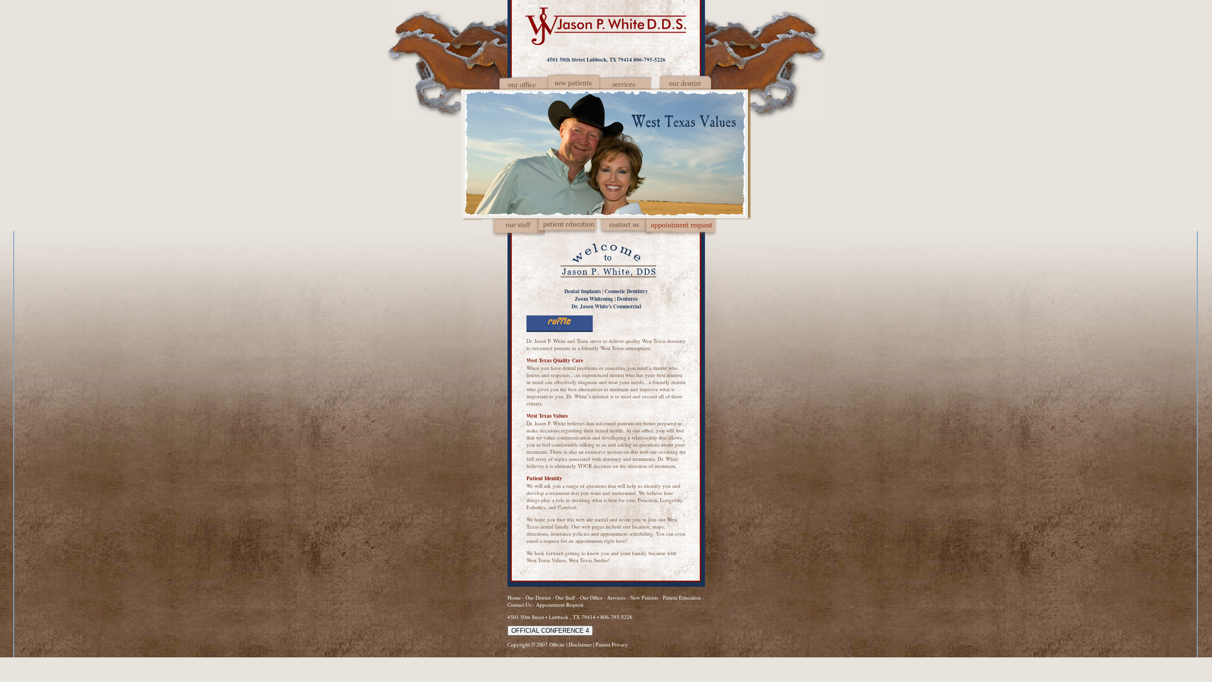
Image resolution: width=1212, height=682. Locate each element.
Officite (557, 644)
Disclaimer (580, 644)
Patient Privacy (612, 644)
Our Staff (566, 597)
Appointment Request (559, 604)
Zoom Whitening (594, 299)
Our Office (591, 597)
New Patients (644, 597)
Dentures (627, 299)
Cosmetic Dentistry (626, 291)
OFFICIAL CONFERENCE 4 (550, 630)
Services (616, 597)
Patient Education (682, 597)
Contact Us (519, 604)
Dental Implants (582, 291)
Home (514, 597)
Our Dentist (539, 597)
